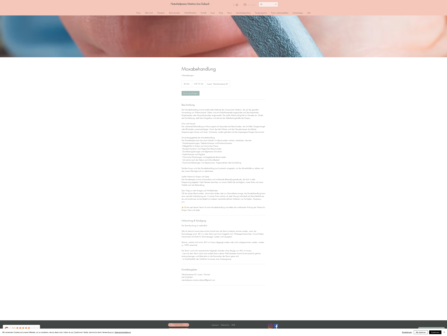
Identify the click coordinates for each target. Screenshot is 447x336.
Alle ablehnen (421, 332)
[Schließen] (444, 332)
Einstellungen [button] (407, 332)
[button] (236, 5)
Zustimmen (435, 332)
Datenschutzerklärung (123, 332)
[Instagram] (270, 326)
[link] (191, 93)
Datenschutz (225, 325)
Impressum (215, 325)
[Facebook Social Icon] (276, 326)
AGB (233, 325)
